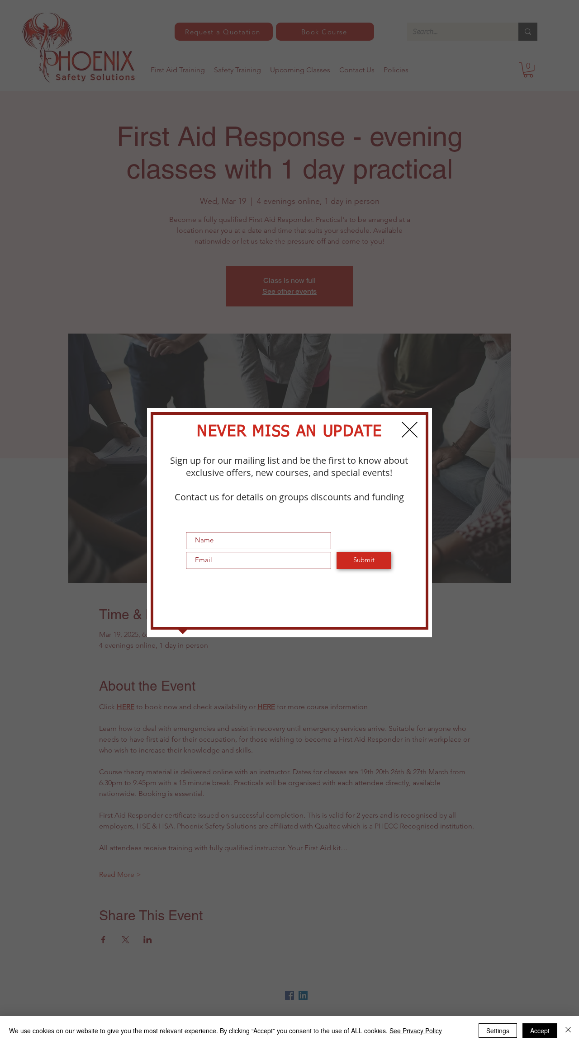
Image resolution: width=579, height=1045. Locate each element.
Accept (540, 1030)
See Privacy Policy (415, 1030)
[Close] (568, 1030)
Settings (497, 1030)
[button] (410, 430)
